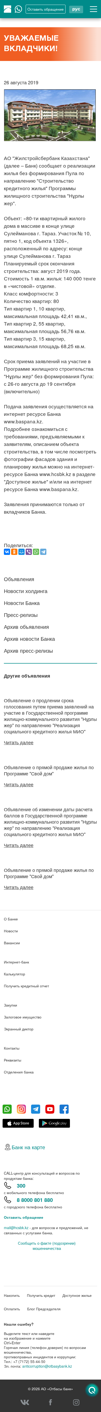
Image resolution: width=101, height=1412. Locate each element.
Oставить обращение (45, 9)
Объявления (19, 579)
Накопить (12, 1295)
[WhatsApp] (36, 552)
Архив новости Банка (29, 638)
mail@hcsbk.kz (16, 1227)
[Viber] (29, 552)
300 (21, 1185)
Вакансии (12, 942)
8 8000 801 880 (35, 1199)
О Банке (11, 918)
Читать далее (18, 742)
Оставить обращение (23, 1217)
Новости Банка (22, 603)
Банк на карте (28, 1147)
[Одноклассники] (14, 552)
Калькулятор (14, 973)
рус (76, 8)
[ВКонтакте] (7, 552)
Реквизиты (12, 1060)
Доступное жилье (77, 1295)
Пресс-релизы (21, 614)
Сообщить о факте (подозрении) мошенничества (47, 1246)
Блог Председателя (44, 1308)
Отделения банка (19, 1072)
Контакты (11, 1048)
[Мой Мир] (21, 552)
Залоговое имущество (22, 1017)
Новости (11, 930)
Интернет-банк (16, 962)
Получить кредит (41, 1295)
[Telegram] (43, 552)
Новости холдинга (25, 591)
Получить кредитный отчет (26, 985)
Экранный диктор (18, 1028)
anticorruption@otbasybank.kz (47, 1366)
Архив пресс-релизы (28, 650)
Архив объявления (26, 626)
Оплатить (12, 1308)
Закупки (10, 1005)
